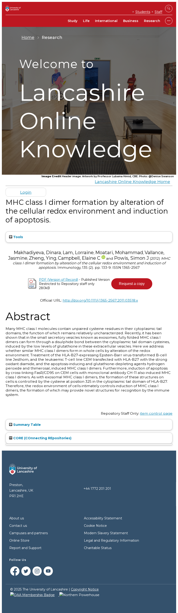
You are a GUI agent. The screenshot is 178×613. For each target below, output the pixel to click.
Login (26, 192)
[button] (131, 283)
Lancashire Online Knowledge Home (132, 181)
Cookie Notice (95, 526)
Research (152, 21)
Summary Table (26, 425)
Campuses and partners (28, 533)
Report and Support (25, 548)
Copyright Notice (85, 589)
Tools (17, 237)
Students (142, 12)
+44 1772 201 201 (97, 489)
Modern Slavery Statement (106, 533)
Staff (158, 12)
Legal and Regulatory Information (111, 540)
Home (28, 37)
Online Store (19, 540)
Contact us (18, 526)
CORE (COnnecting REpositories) (41, 438)
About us (16, 518)
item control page (156, 413)
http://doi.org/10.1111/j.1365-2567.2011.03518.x (100, 300)
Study (72, 21)
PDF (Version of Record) (58, 280)
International (106, 21)
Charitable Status (97, 548)
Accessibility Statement (103, 518)
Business (130, 21)
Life (86, 21)
